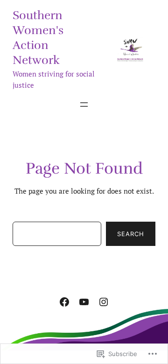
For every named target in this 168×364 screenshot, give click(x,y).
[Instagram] (103, 302)
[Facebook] (64, 302)
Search (130, 234)
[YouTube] (84, 302)
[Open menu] (84, 104)
